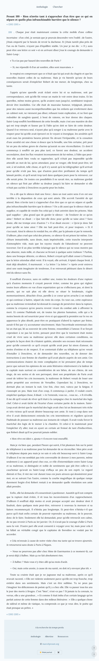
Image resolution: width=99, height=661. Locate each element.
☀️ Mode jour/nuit (46, 652)
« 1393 (10, 24)
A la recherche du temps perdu (49, 627)
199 (10, 32)
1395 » (17, 24)
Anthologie (42, 6)
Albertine (49, 636)
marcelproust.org (50, 644)
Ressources (63, 636)
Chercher (58, 6)
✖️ (58, 652)
